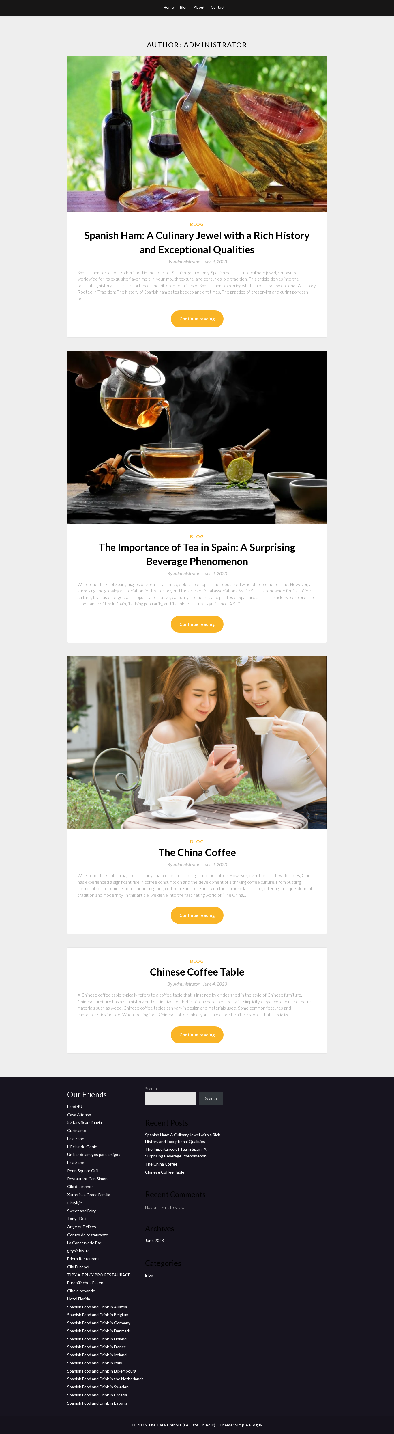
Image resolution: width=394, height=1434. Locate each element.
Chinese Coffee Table (197, 971)
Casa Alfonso (79, 1114)
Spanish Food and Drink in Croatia (97, 1394)
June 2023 (154, 1240)
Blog (183, 7)
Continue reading (197, 318)
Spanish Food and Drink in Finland (97, 1338)
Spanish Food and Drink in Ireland (97, 1354)
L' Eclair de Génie (82, 1146)
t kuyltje (74, 1202)
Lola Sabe (75, 1138)
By (185, 261)
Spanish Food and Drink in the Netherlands (105, 1378)
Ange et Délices (81, 1226)
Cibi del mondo (80, 1186)
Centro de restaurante (87, 1234)
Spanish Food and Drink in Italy (94, 1362)
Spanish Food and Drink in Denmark (98, 1330)
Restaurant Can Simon (87, 1178)
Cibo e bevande (81, 1290)
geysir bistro (78, 1250)
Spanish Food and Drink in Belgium (97, 1314)
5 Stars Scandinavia (84, 1122)
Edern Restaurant (83, 1258)
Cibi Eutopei (78, 1266)
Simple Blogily (248, 1425)
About (199, 7)
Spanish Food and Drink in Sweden (98, 1386)
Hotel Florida (78, 1298)
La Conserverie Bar (84, 1242)
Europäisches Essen (85, 1282)
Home (169, 7)
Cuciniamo (76, 1130)
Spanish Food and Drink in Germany (98, 1322)
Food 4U (74, 1106)
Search (151, 1088)
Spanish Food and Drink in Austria (97, 1306)
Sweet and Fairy (81, 1210)
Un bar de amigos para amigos (93, 1154)
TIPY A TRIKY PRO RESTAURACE (98, 1274)
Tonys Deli (76, 1218)
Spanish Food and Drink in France (96, 1346)
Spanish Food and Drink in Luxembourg (101, 1370)
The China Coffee (197, 852)
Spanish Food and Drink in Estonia (97, 1403)
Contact (217, 7)
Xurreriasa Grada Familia (88, 1194)
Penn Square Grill (82, 1170)
